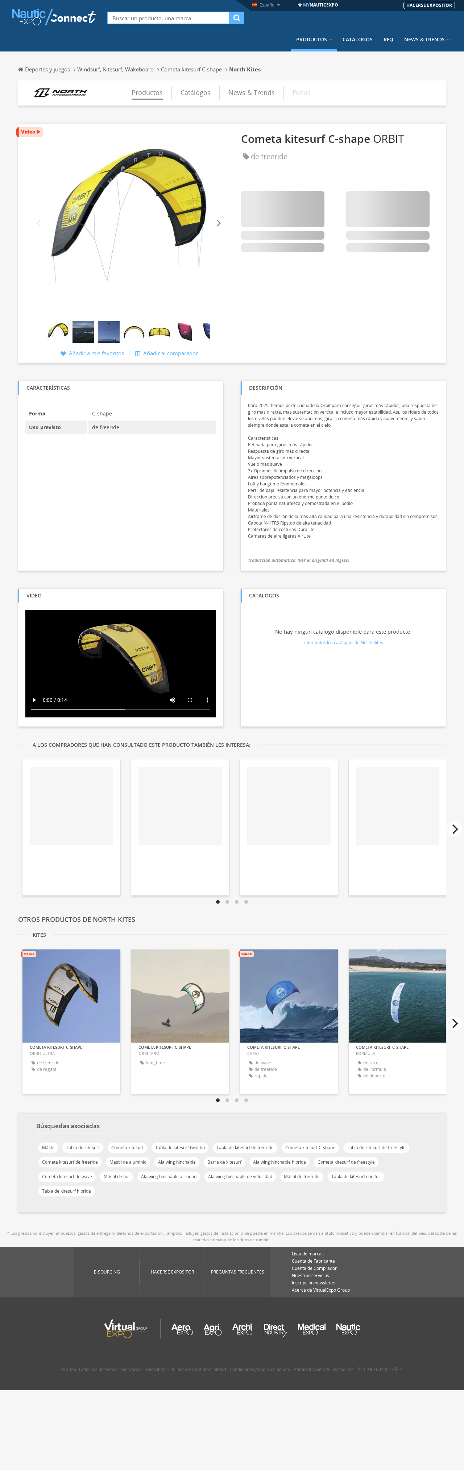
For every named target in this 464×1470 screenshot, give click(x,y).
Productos (311, 39)
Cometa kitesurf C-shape (310, 1147)
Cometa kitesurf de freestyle (346, 1162)
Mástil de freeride (302, 1176)
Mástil (48, 1147)
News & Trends (424, 39)
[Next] (218, 223)
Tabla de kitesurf (83, 1147)
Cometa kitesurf (127, 1147)
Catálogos (358, 39)
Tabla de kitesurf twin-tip (180, 1147)
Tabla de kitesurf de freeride (245, 1147)
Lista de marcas (308, 1254)
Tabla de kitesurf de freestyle (376, 1147)
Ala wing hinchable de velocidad (240, 1176)
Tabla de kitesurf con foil (356, 1176)
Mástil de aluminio (127, 1162)
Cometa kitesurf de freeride (70, 1162)
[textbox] (168, 18)
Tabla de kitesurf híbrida (66, 1191)
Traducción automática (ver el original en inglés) (298, 560)
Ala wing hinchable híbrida (279, 1162)
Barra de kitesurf (224, 1162)
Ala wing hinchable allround (168, 1176)
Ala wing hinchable (177, 1162)
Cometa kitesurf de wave (67, 1176)
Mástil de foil (116, 1176)
